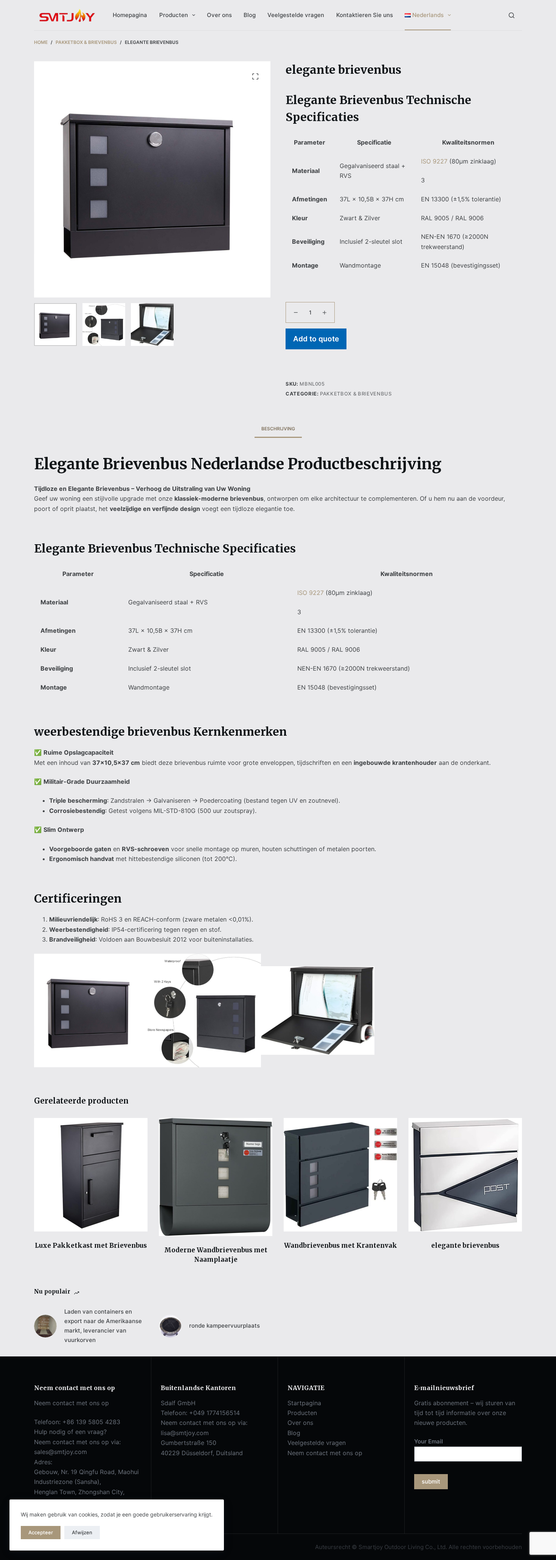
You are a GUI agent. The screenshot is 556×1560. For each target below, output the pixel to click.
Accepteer (40, 1532)
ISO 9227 (434, 161)
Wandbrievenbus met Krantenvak (340, 1245)
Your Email (428, 1441)
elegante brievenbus (465, 1245)
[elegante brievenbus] (465, 1174)
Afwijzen (82, 1532)
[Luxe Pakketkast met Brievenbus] (91, 1174)
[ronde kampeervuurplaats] (170, 1326)
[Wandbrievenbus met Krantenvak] (340, 1174)
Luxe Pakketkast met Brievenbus (91, 1245)
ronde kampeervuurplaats (224, 1325)
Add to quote (316, 338)
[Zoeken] (511, 15)
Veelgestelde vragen (295, 15)
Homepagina (130, 15)
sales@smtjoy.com (60, 1452)
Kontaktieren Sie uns (364, 15)
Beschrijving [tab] (278, 428)
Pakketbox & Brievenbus (355, 394)
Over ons (219, 15)
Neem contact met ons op (324, 1453)
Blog (250, 15)
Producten (173, 15)
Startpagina (304, 1403)
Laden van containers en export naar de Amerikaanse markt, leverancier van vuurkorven (103, 1325)
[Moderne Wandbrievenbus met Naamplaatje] (215, 1177)
